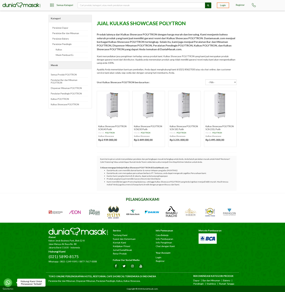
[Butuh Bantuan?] (255, 5)
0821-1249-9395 (69, 261)
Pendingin (198, 283)
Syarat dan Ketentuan (124, 238)
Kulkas (59, 49)
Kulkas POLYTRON (60, 99)
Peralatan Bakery (60, 38)
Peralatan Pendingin (62, 44)
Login (223, 5)
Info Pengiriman (164, 242)
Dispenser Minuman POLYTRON (66, 88)
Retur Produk (120, 253)
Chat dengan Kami (165, 246)
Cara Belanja (162, 235)
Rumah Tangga (226, 283)
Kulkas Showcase (106, 136)
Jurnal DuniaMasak (122, 250)
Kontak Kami (119, 242)
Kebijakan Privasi (121, 246)
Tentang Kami (120, 235)
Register (240, 4)
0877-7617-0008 (88, 261)
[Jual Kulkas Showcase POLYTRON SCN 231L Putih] (220, 105)
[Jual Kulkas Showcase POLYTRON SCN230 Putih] (148, 105)
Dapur (196, 280)
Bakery (226, 280)
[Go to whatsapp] (8, 282)
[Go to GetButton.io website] (8, 289)
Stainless (211, 283)
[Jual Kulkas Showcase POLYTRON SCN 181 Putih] (184, 105)
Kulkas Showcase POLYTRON (65, 104)
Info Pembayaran (164, 238)
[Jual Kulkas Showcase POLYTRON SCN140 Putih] (113, 105)
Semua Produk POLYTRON (64, 74)
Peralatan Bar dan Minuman (65, 33)
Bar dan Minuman (211, 280)
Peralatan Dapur (60, 28)
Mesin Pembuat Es (64, 55)
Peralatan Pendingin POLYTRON (66, 93)
